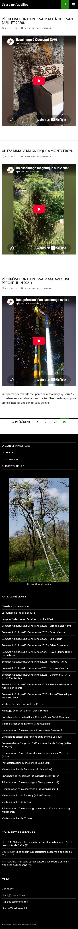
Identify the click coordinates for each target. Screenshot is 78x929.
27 (55, 421)
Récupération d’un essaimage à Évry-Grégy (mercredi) (32, 730)
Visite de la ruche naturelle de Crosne (23, 703)
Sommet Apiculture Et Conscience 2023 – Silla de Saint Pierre (36, 625)
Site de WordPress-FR (14, 908)
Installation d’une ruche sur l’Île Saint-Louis (26, 762)
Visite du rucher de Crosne (17, 801)
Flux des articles (13, 895)
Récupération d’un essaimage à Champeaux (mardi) (30, 782)
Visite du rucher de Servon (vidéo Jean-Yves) (27, 769)
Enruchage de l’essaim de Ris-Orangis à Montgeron (30, 775)
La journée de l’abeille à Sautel (19, 612)
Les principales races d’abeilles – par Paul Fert (27, 619)
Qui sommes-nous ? (13, 466)
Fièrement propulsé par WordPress (19, 924)
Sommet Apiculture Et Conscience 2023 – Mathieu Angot (34, 661)
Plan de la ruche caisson (15, 606)
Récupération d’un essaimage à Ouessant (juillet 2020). (38, 21)
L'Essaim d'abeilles (15, 4)
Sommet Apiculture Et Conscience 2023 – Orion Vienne (33, 632)
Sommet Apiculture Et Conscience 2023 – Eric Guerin (32, 638)
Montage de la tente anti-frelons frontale (25, 710)
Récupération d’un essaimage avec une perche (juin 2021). (36, 281)
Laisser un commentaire (38, 28)
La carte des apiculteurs (16, 445)
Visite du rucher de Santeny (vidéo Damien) (26, 723)
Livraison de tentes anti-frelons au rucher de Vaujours (32, 736)
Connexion (8, 888)
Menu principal (73, 4)
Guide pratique (10, 459)
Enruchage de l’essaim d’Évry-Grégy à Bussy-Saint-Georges (35, 717)
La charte (7, 452)
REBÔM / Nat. (10, 841)
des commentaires (15, 901)
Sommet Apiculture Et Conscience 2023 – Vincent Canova (35, 668)
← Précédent (21, 421)
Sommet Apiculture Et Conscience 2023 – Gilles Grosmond (35, 645)
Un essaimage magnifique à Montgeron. (37, 151)
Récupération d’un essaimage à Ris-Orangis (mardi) (30, 788)
